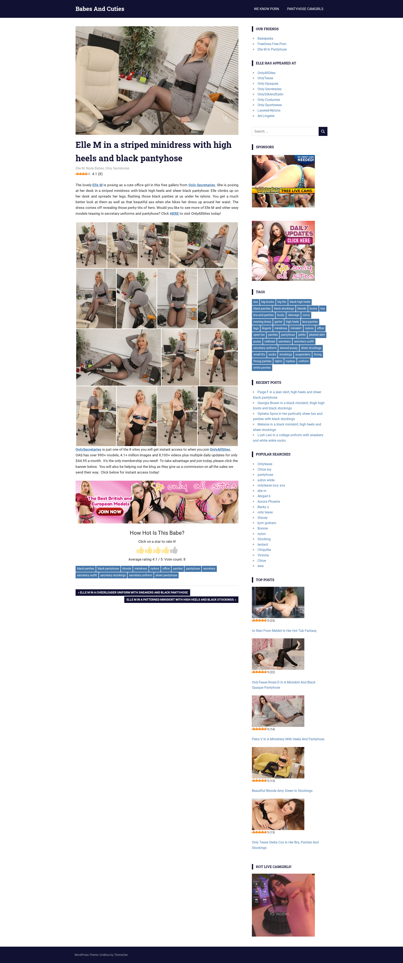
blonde (126, 568)
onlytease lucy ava (271, 485)
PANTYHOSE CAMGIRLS (305, 9)
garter (279, 321)
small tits (259, 354)
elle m (262, 491)
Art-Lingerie (266, 116)
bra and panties (263, 315)
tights (278, 361)
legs (256, 328)
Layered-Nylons (269, 110)
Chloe (262, 561)
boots (313, 308)
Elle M (80, 168)
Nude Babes (95, 168)
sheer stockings (311, 348)
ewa (261, 566)
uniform (303, 361)
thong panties (262, 361)
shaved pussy (289, 348)
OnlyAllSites (220, 449)
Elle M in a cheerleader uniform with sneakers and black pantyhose (134, 593)
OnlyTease (265, 78)
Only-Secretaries (269, 89)
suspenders (302, 354)
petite (302, 334)
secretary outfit (87, 575)
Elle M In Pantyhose (272, 49)
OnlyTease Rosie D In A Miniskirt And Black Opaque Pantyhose (283, 685)
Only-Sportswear (270, 105)
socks (272, 354)
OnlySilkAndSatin (270, 94)
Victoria (263, 555)
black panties (85, 568)
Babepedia (265, 38)
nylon (262, 534)
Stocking (264, 539)
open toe (259, 334)
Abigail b (264, 496)
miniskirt (296, 328)
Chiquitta (264, 550)
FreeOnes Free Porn (272, 44)
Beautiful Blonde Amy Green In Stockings (282, 791)
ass (255, 301)
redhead (269, 341)
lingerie (266, 328)
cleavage (293, 315)
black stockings (284, 308)
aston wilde (266, 480)
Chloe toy (264, 469)
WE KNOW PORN (266, 9)
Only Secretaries (117, 168)
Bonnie (263, 528)
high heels (292, 321)
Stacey (263, 518)
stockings (285, 354)
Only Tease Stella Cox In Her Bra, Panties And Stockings (285, 845)
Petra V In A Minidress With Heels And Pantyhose (288, 739)
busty (280, 315)
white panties (262, 367)
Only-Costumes (269, 100)
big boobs (267, 301)
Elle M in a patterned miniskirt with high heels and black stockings (180, 600)
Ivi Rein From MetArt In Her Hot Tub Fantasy (284, 631)
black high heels (300, 301)
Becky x (263, 507)
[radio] (140, 550)
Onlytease (265, 464)
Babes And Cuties (100, 9)
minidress (141, 568)
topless (290, 361)
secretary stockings (113, 575)
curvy (306, 315)
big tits (281, 301)
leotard (263, 545)
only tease (265, 512)
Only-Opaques (268, 84)
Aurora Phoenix (269, 502)
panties (178, 568)
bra (323, 308)
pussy (257, 341)
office (166, 568)
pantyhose (193, 568)
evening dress (262, 321)
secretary (209, 568)
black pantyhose (108, 568)
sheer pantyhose (166, 575)
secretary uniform (140, 575)
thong (318, 354)
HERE (174, 213)
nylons (154, 568)
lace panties (310, 321)
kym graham (267, 523)
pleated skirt (317, 334)
